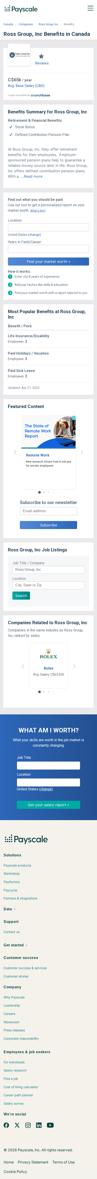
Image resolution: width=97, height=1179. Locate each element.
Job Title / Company (28, 563)
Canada (8, 24)
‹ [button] (15, 451)
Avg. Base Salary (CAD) (26, 86)
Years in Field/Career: (25, 242)
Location (19, 578)
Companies (26, 24)
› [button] (81, 451)
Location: (15, 220)
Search (21, 595)
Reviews (42, 63)
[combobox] (48, 227)
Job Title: (24, 757)
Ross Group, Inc (48, 24)
